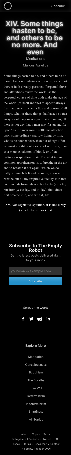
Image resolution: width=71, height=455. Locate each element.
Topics (36, 434)
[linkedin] (48, 319)
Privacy (16, 443)
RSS (57, 438)
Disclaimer (41, 443)
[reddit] (40, 319)
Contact (55, 443)
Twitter (47, 438)
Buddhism (36, 372)
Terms (27, 443)
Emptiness (36, 411)
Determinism (36, 396)
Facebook (33, 438)
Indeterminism (36, 404)
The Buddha (35, 380)
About (24, 434)
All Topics (36, 419)
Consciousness (36, 364)
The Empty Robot (30, 448)
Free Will (36, 388)
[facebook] (23, 319)
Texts (47, 434)
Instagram (17, 438)
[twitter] (31, 319)
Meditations (35, 59)
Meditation (36, 357)
